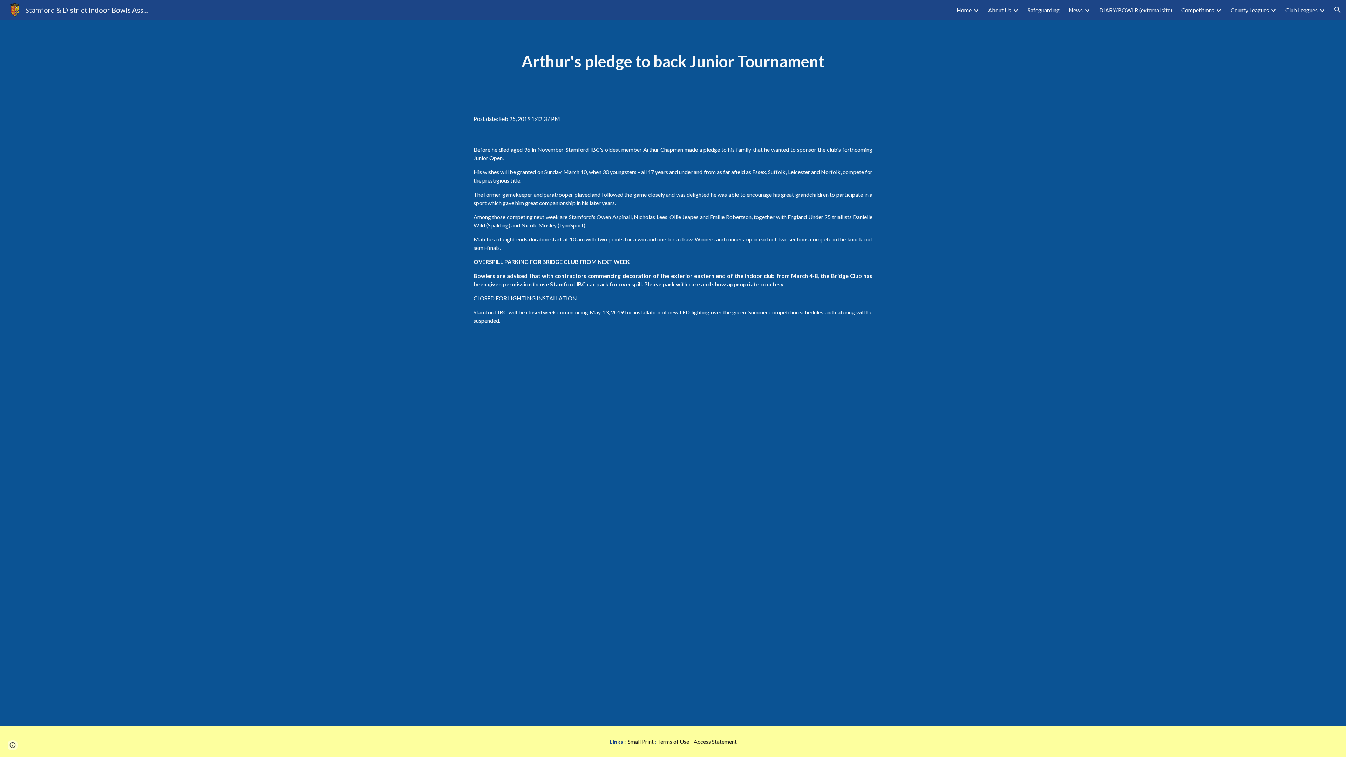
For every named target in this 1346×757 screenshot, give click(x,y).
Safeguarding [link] (1044, 10)
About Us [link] (999, 10)
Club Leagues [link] (1301, 10)
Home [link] (964, 10)
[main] (673, 61)
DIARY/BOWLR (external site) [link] (1135, 10)
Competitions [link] (1197, 10)
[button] (1337, 9)
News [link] (1076, 10)
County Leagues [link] (1250, 10)
